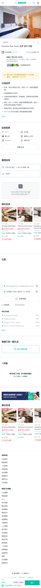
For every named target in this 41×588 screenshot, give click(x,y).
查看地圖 (22, 299)
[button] (20, 76)
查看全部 (20, 147)
